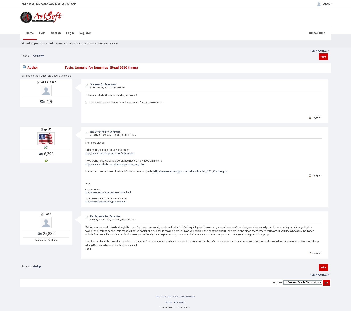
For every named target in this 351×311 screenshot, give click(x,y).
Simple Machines (187, 297)
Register (85, 33)
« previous (316, 50)
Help (42, 33)
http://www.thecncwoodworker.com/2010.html (108, 192)
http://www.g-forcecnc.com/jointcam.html (105, 201)
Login (70, 33)
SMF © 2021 (173, 297)
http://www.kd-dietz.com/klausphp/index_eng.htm (115, 164)
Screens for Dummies (103, 84)
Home (30, 33)
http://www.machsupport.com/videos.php (109, 153)
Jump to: (277, 282)
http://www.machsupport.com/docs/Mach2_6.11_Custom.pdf (190, 171)
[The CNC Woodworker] (46, 160)
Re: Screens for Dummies (105, 131)
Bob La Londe (48, 82)
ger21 (47, 129)
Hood (47, 214)
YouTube (319, 33)
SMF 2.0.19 (161, 297)
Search (56, 33)
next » (325, 50)
